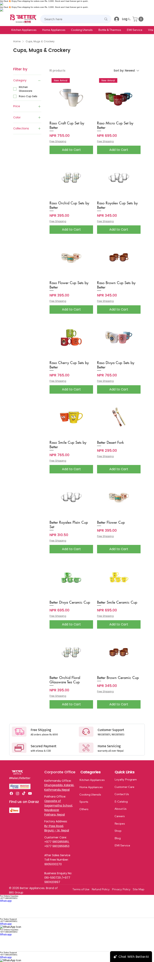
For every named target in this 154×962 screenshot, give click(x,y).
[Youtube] (30, 793)
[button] (23, 30)
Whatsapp (6, 900)
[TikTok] (24, 793)
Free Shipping (58, 141)
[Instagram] (17, 793)
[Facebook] (11, 793)
